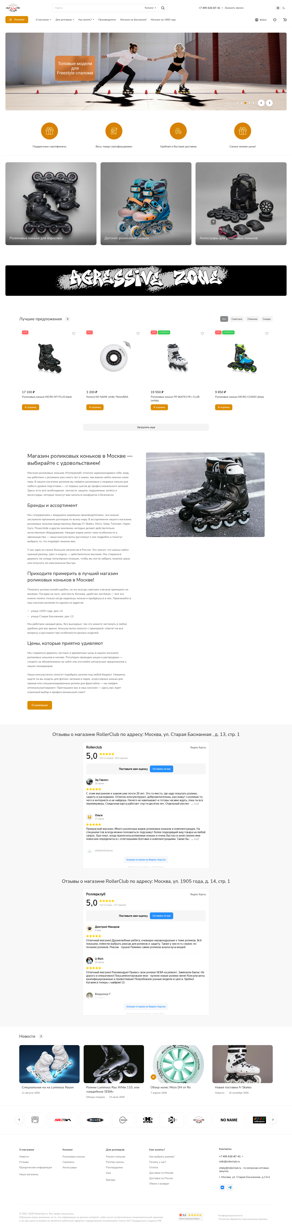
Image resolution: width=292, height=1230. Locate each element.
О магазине (26, 1150)
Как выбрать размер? (162, 1156)
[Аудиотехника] (146, 280)
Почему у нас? (157, 1162)
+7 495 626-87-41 (209, 7)
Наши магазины (28, 1174)
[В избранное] (73, 333)
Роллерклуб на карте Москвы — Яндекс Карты (146, 1013)
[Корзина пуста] (285, 19)
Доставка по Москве (161, 1173)
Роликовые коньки (74, 1156)
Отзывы (24, 1162)
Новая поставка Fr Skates (233, 1087)
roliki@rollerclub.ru (229, 1161)
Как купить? (157, 1150)
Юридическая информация (35, 1167)
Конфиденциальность (230, 1215)
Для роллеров (115, 1150)
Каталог (68, 1150)
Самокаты (68, 1162)
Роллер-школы (115, 1162)
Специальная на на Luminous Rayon (48, 1087)
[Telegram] (229, 1187)
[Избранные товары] (274, 19)
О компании (40, 705)
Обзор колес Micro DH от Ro (171, 1087)
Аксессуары (70, 1167)
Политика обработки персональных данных (242, 1219)
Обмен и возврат (159, 1183)
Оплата (153, 1167)
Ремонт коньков (115, 1156)
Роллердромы (114, 1167)
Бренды (110, 1179)
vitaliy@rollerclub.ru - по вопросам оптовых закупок (244, 1169)
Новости (24, 1156)
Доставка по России (161, 1178)
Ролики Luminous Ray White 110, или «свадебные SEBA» (112, 1089)
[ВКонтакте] (222, 1187)
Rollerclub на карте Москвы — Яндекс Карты (146, 866)
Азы (108, 1173)
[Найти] (163, 8)
